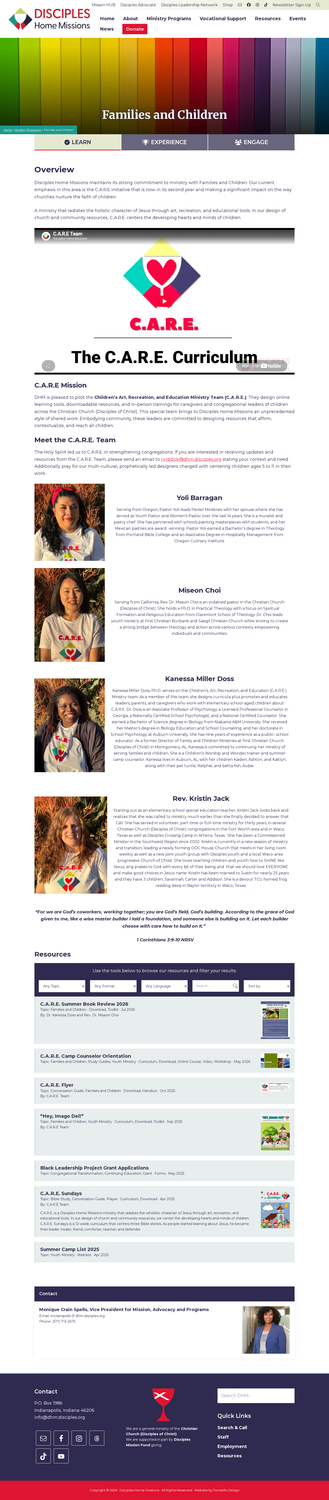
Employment (232, 1446)
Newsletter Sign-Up (292, 5)
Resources (229, 1456)
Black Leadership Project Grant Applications (94, 1168)
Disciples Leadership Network (189, 5)
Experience (169, 142)
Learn (81, 142)
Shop (228, 5)
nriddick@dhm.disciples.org (191, 459)
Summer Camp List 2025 (69, 1249)
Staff (223, 1437)
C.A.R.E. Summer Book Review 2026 (84, 1004)
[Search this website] (318, 5)
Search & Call (232, 1427)
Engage (256, 142)
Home (7, 130)
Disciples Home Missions (139, 1490)
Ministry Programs (28, 130)
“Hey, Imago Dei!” (62, 1116)
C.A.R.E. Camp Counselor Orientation (85, 1056)
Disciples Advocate (138, 5)
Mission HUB (103, 5)
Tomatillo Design (226, 1490)
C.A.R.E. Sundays (61, 1193)
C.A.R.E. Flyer (56, 1085)
